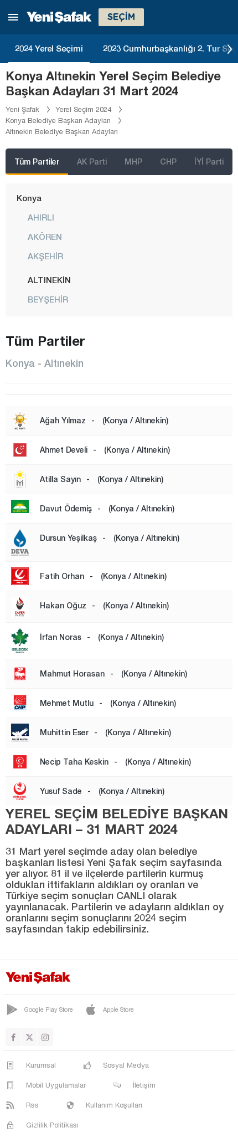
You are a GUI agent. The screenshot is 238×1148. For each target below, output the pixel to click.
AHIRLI (41, 217)
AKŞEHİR (45, 256)
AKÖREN (45, 237)
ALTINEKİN (49, 280)
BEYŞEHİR (48, 299)
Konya (29, 198)
